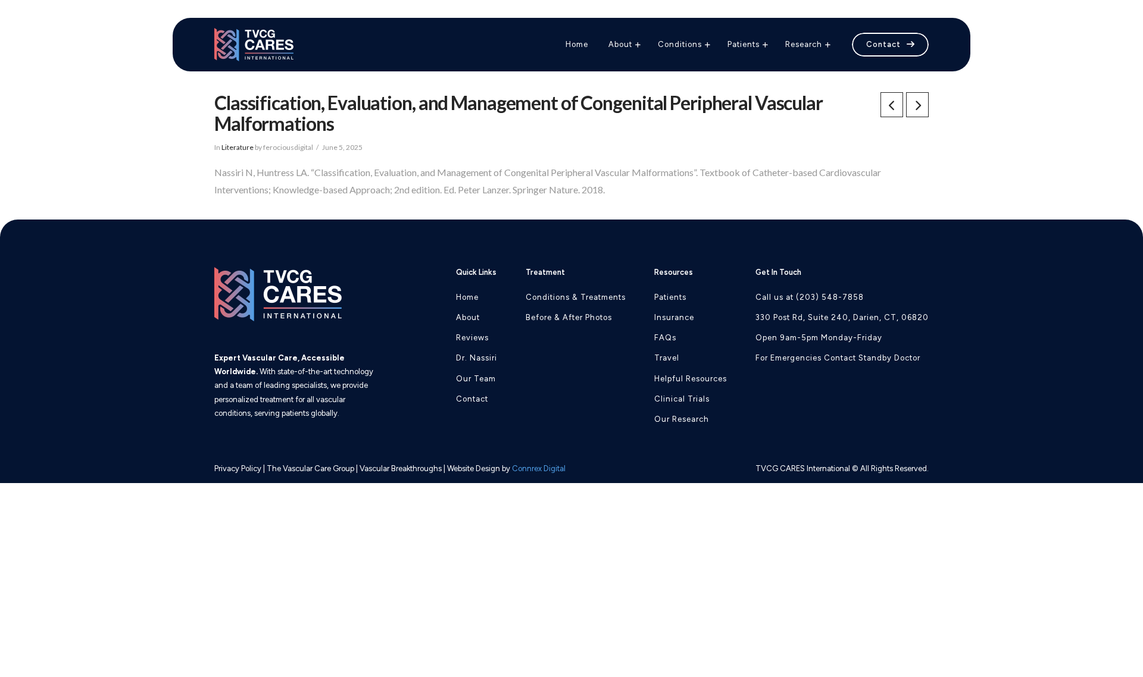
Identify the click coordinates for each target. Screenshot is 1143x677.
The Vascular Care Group (310, 468)
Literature (237, 147)
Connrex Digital (539, 468)
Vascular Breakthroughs (401, 468)
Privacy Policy (237, 468)
